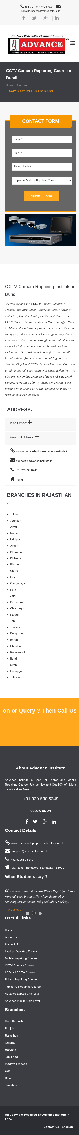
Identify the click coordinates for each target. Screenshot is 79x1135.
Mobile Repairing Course (21, 958)
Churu (14, 570)
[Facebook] (22, 18)
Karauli (14, 614)
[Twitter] (33, 18)
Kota (13, 589)
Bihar (8, 1078)
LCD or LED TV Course (20, 972)
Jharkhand (12, 1085)
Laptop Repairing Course (21, 951)
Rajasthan (11, 1035)
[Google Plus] (44, 18)
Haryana (10, 1049)
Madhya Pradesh (16, 1063)
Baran (14, 639)
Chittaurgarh (18, 608)
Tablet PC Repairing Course (23, 986)
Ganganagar (18, 583)
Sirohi (13, 664)
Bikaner (15, 564)
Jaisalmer (16, 677)
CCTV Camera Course (19, 965)
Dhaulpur (16, 646)
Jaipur (14, 514)
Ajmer (14, 545)
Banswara (16, 602)
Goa (8, 1071)
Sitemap (67, 1126)
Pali (12, 577)
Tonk (13, 621)
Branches (21, 85)
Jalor (13, 595)
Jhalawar (16, 627)
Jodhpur (15, 520)
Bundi (13, 658)
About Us (11, 937)
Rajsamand (17, 652)
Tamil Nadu (12, 1056)
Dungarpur (17, 633)
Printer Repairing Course (21, 979)
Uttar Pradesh (14, 1021)
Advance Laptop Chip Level (22, 993)
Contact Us (12, 944)
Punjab (9, 1028)
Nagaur (15, 533)
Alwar (13, 526)
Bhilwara (15, 558)
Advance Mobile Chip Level (22, 1000)
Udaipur (15, 539)
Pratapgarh (17, 671)
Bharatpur (16, 552)
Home (9, 85)
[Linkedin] (56, 18)
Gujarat (10, 1042)
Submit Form (41, 196)
